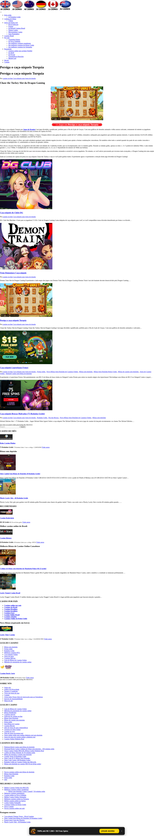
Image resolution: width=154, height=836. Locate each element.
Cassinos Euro (9, 613)
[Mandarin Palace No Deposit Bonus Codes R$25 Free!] (8, 564)
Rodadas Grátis (42, 418)
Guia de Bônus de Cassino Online (15, 660)
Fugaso (10, 26)
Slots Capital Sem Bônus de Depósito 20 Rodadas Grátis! (20, 474)
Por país (7, 38)
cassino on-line (8, 78)
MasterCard (12, 58)
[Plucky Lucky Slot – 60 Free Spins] (8, 494)
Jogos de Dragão (29, 129)
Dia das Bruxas (53, 418)
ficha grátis (7, 15)
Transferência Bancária (16, 56)
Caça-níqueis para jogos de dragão (24, 78)
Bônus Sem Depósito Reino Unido (105, 372)
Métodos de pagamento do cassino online (17, 662)
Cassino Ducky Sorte (7, 673)
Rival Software (13, 24)
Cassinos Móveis (9, 658)
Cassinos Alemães (10, 617)
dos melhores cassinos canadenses (19, 43)
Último (10, 21)
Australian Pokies (14, 39)
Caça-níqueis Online (11, 654)
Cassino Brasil (9, 36)
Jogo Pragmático (13, 34)
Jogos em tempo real (11, 23)
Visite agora (46, 447)
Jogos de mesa (9, 656)
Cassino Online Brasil (11, 615)
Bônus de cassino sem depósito (128, 372)
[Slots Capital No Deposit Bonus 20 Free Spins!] (8, 470)
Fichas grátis (41, 372)
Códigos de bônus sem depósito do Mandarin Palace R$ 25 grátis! (23, 568)
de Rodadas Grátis (14, 17)
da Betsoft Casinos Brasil (16, 28)
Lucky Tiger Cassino (7, 635)
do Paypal (11, 54)
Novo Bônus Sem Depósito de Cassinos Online (62, 372)
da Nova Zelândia (14, 41)
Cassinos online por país (12, 605)
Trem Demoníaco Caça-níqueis (13, 273)
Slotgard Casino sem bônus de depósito (19, 373)
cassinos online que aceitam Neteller (20, 51)
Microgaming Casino (15, 32)
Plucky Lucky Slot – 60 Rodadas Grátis (14, 498)
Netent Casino (13, 30)
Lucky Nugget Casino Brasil (10, 593)
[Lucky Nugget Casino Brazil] (8, 589)
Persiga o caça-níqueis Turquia (13, 320)
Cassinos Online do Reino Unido (15, 618)
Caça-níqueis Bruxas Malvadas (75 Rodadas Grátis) (22, 414)
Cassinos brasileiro (10, 611)
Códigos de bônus (10, 19)
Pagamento (8, 49)
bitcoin (6, 60)
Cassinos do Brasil (10, 607)
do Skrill (11, 53)
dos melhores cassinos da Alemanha (20, 47)
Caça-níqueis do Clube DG (11, 213)
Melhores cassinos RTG (12, 653)
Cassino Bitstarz (6, 538)
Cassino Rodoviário (7, 518)
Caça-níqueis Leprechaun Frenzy (14, 368)
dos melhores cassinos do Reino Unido (21, 45)
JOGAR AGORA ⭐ (109, 831)
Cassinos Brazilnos (10, 609)
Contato (6, 62)
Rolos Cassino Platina (7, 443)
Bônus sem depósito (86, 372)
